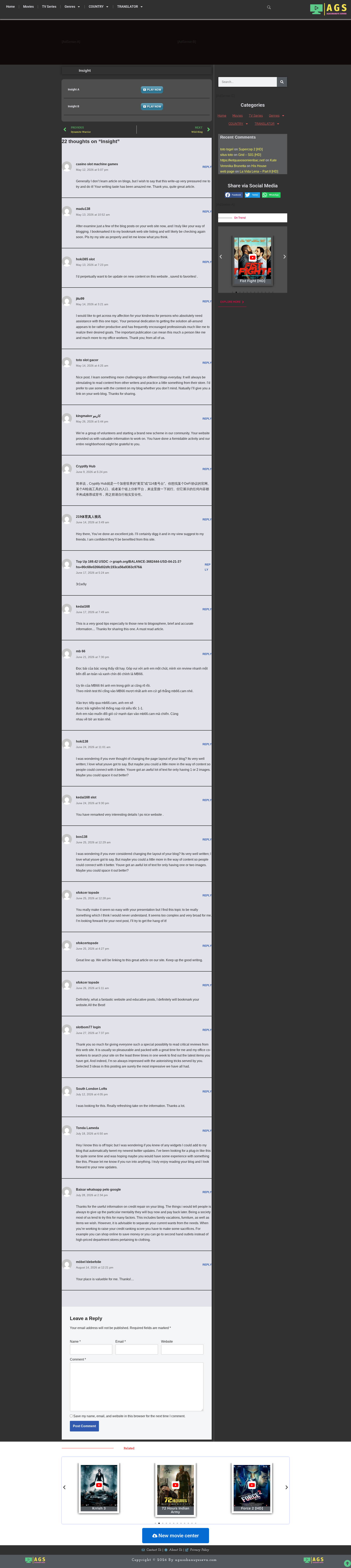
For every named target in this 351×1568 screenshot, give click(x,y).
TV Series (49, 7)
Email (120, 1341)
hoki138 (82, 741)
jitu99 (80, 298)
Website (167, 1341)
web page (227, 171)
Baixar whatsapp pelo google (98, 1189)
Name (75, 1341)
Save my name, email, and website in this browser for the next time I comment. (129, 1416)
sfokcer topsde (87, 892)
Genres (70, 7)
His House (258, 166)
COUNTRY (96, 7)
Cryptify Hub (85, 466)
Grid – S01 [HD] (249, 154)
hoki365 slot (85, 259)
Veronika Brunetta (233, 166)
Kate (273, 160)
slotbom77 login (88, 1027)
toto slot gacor (87, 360)
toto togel (226, 149)
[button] (234, 195)
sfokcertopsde (87, 943)
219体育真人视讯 (88, 516)
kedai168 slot (86, 797)
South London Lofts (91, 1088)
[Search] (282, 82)
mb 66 (80, 651)
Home (10, 7)
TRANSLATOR (127, 7)
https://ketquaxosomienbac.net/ (242, 160)
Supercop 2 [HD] (251, 149)
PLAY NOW (154, 89)
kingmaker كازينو (88, 416)
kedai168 (83, 606)
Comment (78, 1359)
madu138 (83, 209)
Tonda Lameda (87, 1128)
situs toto (226, 154)
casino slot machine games (97, 164)
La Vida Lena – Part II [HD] (259, 171)
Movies (28, 7)
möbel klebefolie (88, 1262)
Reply (207, 166)
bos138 (81, 836)
